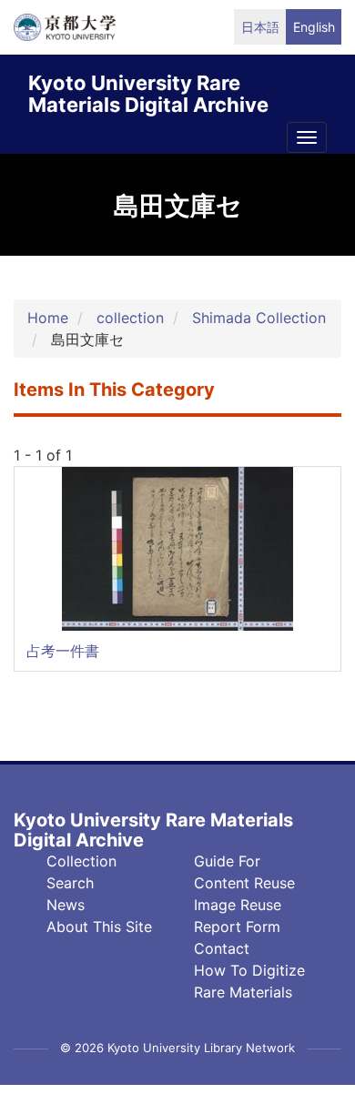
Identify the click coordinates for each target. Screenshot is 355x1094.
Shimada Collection (259, 318)
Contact (221, 948)
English (314, 27)
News (65, 905)
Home (47, 318)
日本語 (260, 27)
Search (70, 883)
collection (130, 318)
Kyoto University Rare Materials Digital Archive (148, 90)
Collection (81, 861)
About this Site (99, 926)
